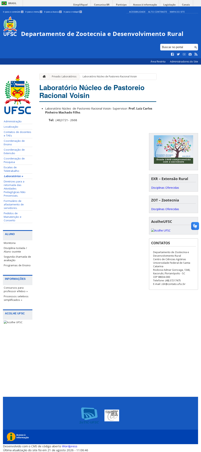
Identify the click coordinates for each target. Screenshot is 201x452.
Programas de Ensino (17, 265)
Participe (121, 4)
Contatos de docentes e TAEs (17, 133)
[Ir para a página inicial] (43, 77)
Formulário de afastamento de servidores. (14, 204)
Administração (13, 121)
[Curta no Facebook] (172, 54)
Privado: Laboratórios (64, 76)
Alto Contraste (157, 11)
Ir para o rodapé (72, 12)
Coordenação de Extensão (14, 151)
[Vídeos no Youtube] (184, 54)
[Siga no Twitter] (178, 54)
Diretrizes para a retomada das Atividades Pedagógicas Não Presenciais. (15, 188)
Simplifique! (80, 4)
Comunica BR (102, 4)
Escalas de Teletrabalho (11, 169)
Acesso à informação (145, 4)
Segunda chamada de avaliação (17, 258)
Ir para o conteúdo (13, 12)
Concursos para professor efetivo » (16, 289)
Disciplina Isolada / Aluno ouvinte (15, 249)
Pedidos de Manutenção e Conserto (12, 216)
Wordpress (69, 446)
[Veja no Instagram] (190, 54)
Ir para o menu (33, 12)
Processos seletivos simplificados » (16, 298)
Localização (11, 126)
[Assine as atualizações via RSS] (196, 54)
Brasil (12, 3)
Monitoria (10, 243)
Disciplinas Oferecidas (165, 187)
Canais (186, 4)
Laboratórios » (13, 176)
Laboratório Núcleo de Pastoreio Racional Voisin (110, 76)
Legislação (169, 4)
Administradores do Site (184, 61)
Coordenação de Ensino (14, 142)
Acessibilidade (137, 11)
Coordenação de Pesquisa (14, 160)
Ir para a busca (52, 12)
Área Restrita (158, 61)
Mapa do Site (177, 11)
